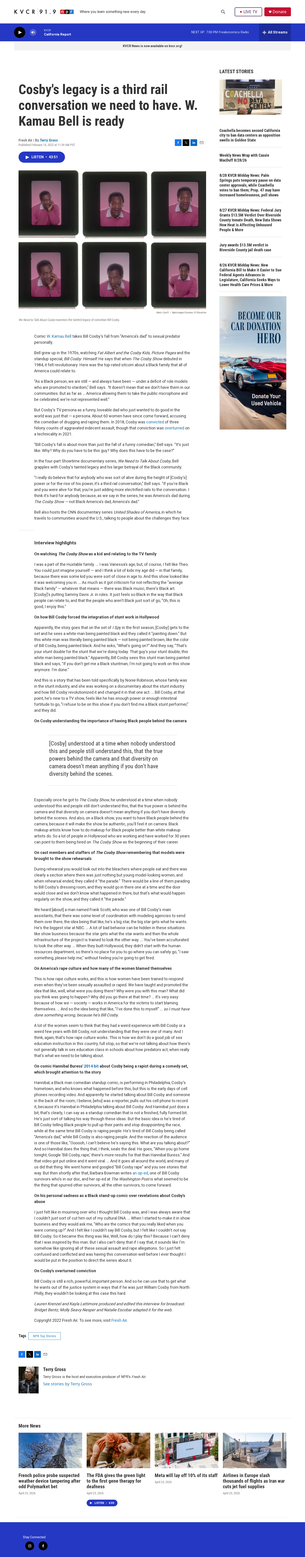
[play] (19, 32)
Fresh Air (119, 1320)
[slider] (40, 32)
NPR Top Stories (44, 1336)
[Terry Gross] (29, 1380)
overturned (174, 428)
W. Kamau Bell (59, 336)
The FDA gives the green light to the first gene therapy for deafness (116, 1481)
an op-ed (140, 1173)
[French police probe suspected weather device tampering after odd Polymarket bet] (50, 1450)
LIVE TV (250, 11)
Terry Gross (49, 140)
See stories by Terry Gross (67, 1383)
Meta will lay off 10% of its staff (186, 1475)
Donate (279, 11)
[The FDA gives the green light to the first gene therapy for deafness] (118, 1450)
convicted (155, 422)
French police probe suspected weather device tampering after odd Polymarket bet (49, 1481)
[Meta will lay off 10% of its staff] (186, 1450)
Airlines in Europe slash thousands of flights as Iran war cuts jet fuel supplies (254, 1481)
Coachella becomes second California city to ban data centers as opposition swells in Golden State (249, 135)
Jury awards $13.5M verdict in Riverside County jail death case (245, 247)
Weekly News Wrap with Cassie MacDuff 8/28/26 (244, 157)
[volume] (33, 32)
